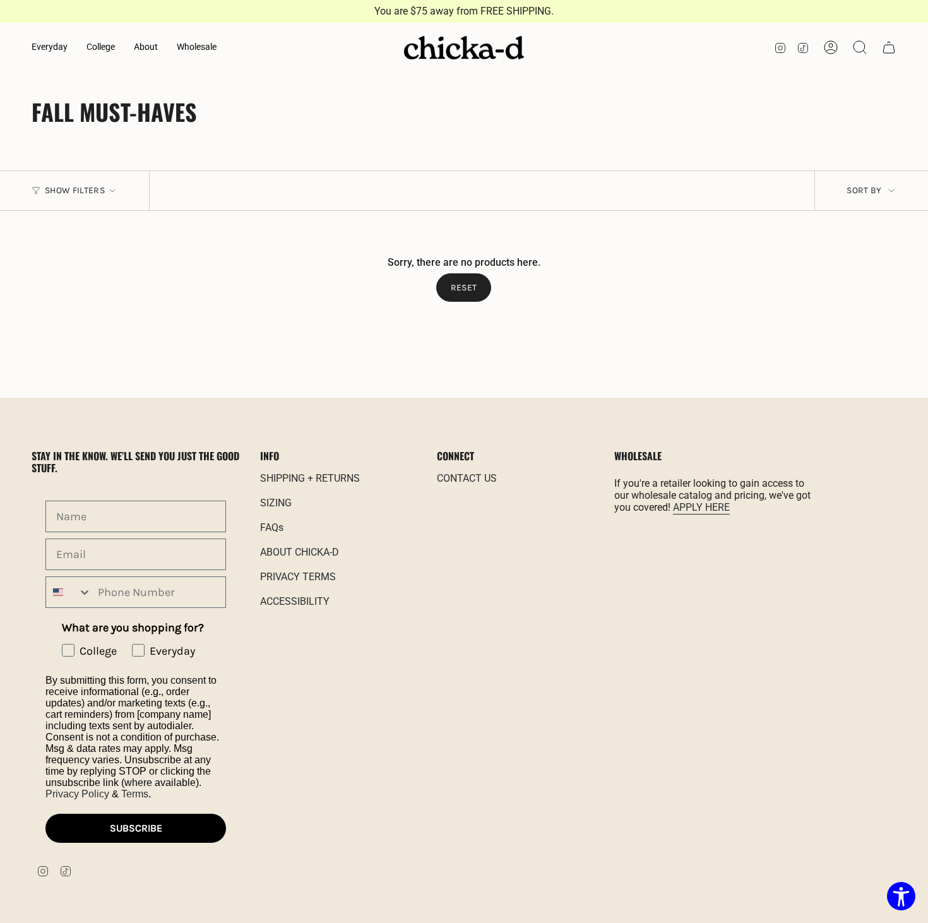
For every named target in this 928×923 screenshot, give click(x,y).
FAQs (271, 527)
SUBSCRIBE (136, 828)
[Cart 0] (888, 47)
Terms (134, 794)
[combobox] (69, 592)
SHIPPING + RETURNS (310, 478)
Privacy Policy (77, 794)
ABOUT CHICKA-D (299, 552)
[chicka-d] (464, 48)
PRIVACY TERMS (298, 577)
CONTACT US (467, 478)
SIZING (276, 503)
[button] (49, 47)
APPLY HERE (701, 507)
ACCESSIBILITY (295, 601)
